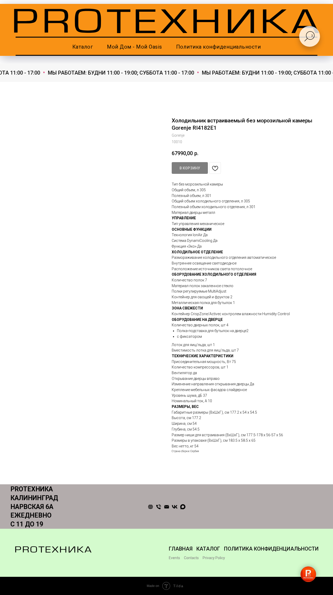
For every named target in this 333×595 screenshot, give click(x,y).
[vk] (174, 507)
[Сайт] (150, 507)
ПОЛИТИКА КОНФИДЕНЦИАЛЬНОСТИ (271, 549)
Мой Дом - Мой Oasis (134, 47)
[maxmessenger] (183, 507)
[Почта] (166, 507)
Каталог (82, 47)
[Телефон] (158, 507)
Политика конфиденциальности (218, 47)
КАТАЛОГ (208, 549)
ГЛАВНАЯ (181, 549)
